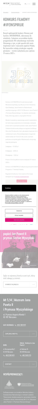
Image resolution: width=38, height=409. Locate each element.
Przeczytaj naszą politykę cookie (13, 202)
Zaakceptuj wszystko (19, 220)
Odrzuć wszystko (19, 215)
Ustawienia (19, 211)
